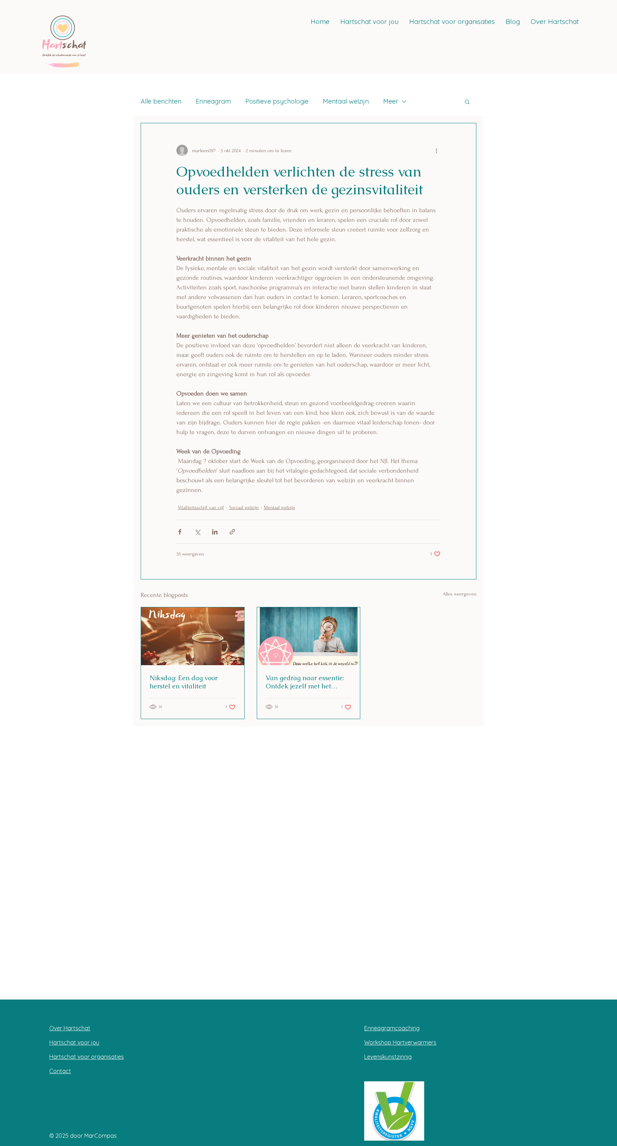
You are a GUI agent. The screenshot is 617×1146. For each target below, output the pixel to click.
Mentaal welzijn (346, 101)
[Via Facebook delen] (179, 531)
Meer (390, 101)
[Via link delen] (232, 531)
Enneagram (213, 101)
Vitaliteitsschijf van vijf (201, 507)
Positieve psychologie (276, 101)
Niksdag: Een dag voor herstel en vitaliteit (183, 682)
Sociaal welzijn (244, 507)
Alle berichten (161, 101)
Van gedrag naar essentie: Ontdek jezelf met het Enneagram (305, 682)
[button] (467, 101)
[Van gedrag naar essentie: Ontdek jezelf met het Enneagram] (308, 636)
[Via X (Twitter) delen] (197, 531)
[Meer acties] (436, 150)
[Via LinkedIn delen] (214, 531)
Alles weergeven (459, 594)
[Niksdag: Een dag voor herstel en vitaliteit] (192, 636)
